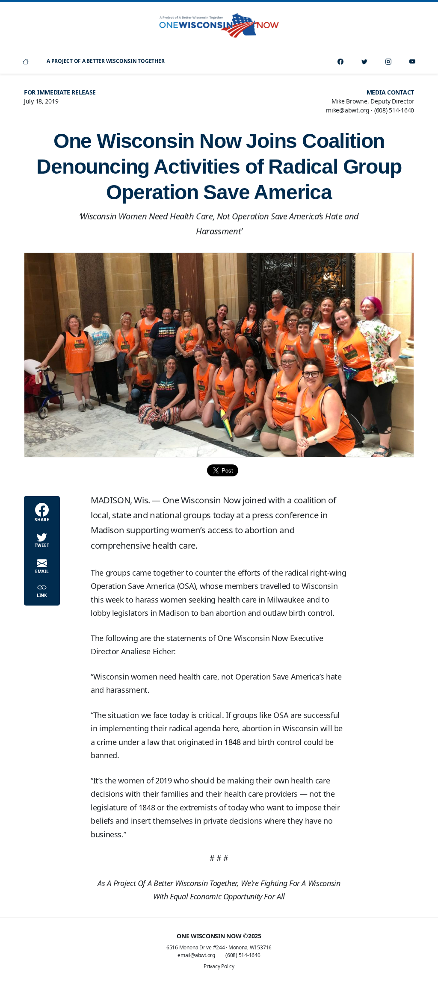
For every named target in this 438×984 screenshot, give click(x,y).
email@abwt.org (196, 955)
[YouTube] (412, 61)
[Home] (26, 61)
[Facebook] (340, 61)
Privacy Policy (219, 966)
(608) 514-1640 (242, 955)
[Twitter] (364, 61)
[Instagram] (388, 61)
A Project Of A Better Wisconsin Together (105, 61)
